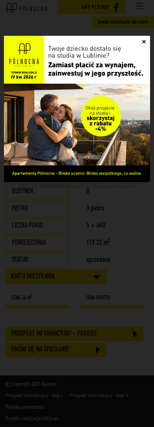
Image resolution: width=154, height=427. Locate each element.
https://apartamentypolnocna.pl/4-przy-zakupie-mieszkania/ (77, 186)
